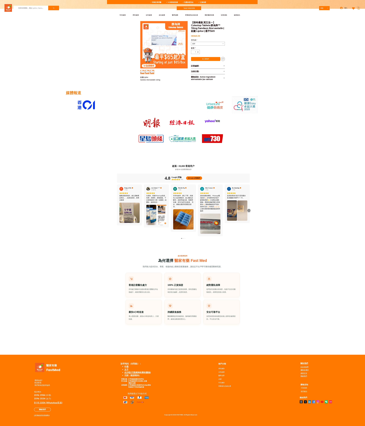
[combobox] (208, 44)
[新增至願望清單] (223, 59)
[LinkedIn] (309, 401)
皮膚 (219, 379)
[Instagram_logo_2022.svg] (317, 401)
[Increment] (198, 52)
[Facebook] (313, 401)
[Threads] (301, 401)
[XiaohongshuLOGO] (330, 401)
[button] (358, 8)
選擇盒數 (194, 40)
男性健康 (221, 368)
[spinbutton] (195, 52)
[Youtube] (322, 401)
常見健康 (221, 382)
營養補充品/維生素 (224, 386)
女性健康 (221, 372)
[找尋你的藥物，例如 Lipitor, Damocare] (53, 8)
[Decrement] (192, 52)
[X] (305, 401)
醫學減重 (221, 375)
